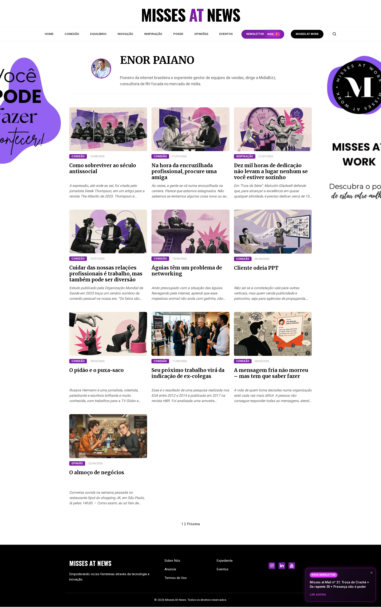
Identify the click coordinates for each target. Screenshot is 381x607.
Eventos (226, 34)
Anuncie (170, 569)
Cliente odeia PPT (256, 268)
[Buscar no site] (334, 34)
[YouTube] (291, 565)
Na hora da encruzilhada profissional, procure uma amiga (184, 171)
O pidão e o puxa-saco (96, 370)
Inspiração (153, 34)
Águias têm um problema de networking (186, 271)
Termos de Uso (175, 578)
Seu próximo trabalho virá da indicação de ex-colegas (187, 373)
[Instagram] (272, 565)
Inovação (125, 34)
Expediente (225, 561)
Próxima (193, 524)
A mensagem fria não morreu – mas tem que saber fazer (271, 373)
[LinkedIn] (281, 565)
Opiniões (201, 34)
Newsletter (261, 34)
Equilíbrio (98, 34)
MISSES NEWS (90, 563)
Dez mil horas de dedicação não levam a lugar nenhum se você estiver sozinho (271, 171)
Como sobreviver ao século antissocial (102, 168)
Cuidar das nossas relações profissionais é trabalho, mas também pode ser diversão (105, 274)
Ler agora (318, 594)
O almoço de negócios (96, 472)
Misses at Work (307, 34)
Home (49, 34)
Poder (178, 34)
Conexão (72, 34)
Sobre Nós (172, 561)
